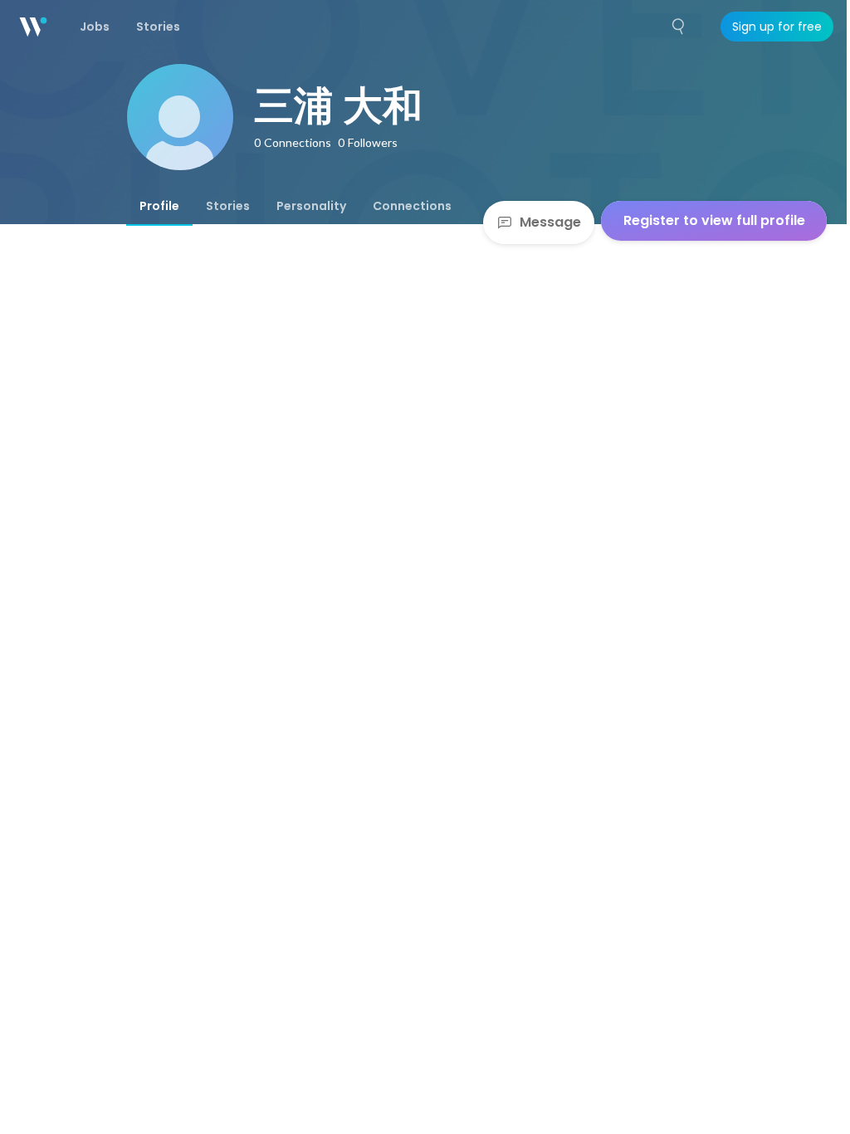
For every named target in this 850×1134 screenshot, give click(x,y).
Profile (159, 206)
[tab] (159, 206)
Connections (412, 206)
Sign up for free (777, 26)
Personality (311, 206)
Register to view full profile (714, 220)
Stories (228, 206)
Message (550, 222)
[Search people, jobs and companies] (679, 26)
